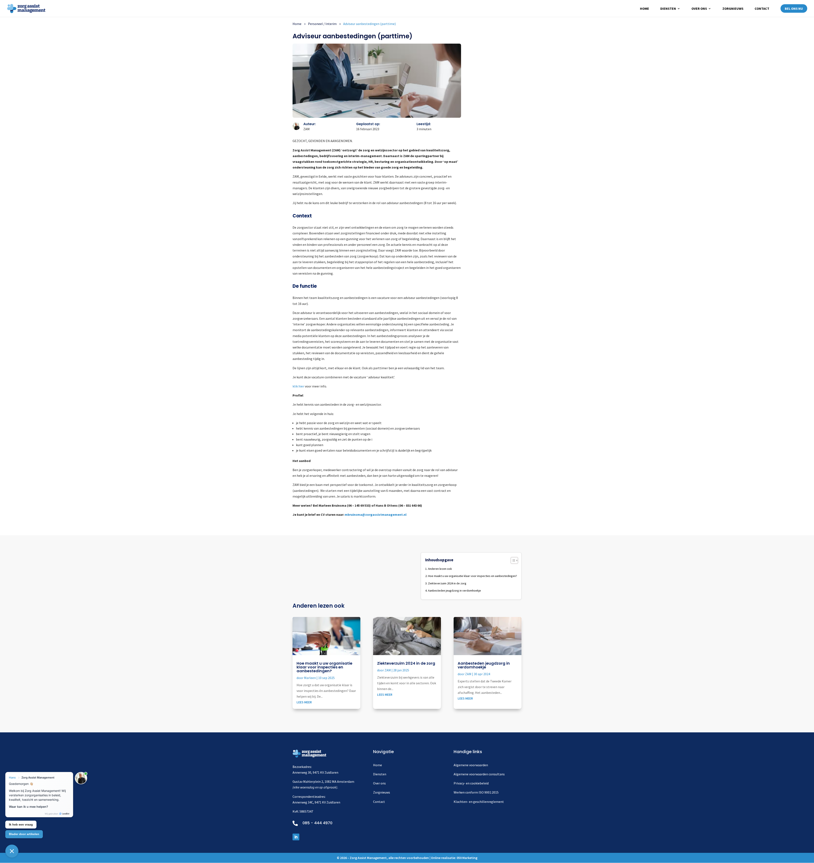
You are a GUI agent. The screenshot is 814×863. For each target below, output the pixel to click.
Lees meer (304, 702)
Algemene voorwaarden (471, 765)
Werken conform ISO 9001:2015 (476, 792)
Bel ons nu (794, 8)
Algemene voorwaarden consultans (479, 774)
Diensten (668, 9)
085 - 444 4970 (317, 823)
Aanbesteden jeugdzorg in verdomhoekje (454, 590)
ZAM (388, 670)
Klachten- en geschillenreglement (479, 801)
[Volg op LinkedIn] (296, 837)
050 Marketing (467, 858)
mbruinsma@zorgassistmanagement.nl (376, 514)
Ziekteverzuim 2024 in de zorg (447, 583)
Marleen (310, 678)
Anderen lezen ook (440, 569)
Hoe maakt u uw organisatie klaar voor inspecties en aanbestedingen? (472, 576)
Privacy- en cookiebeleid (471, 783)
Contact (762, 9)
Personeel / (322, 24)
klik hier (299, 386)
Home (644, 9)
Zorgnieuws (732, 9)
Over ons (699, 9)
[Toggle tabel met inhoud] (512, 560)
